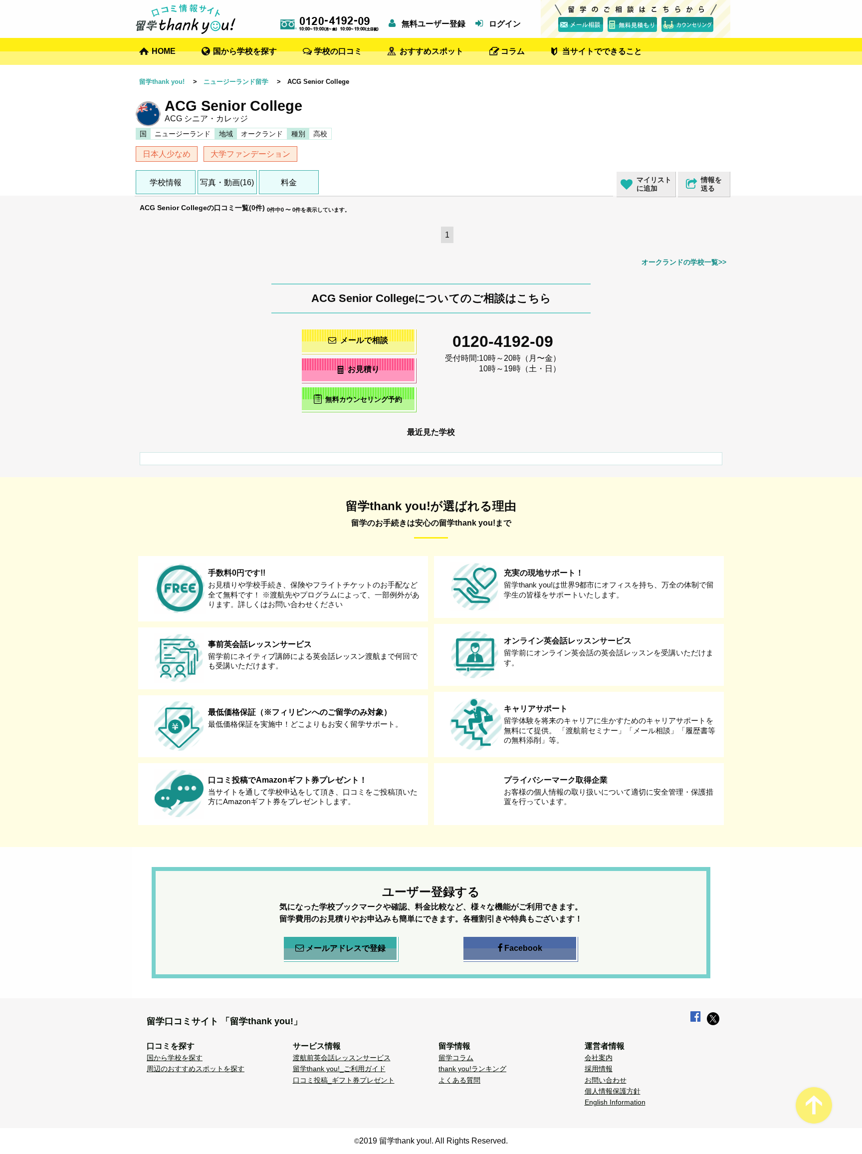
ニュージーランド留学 (236, 81)
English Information (615, 1102)
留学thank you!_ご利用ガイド (339, 1069)
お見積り (364, 369)
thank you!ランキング (472, 1069)
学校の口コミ (338, 51)
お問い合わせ (606, 1080)
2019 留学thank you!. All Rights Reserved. (433, 1141)
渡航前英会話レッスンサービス (342, 1058)
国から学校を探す (245, 51)
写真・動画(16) (227, 182)
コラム (513, 51)
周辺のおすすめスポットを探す (195, 1069)
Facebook (523, 948)
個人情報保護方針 (613, 1091)
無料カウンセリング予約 (363, 400)
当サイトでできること (602, 51)
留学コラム (455, 1058)
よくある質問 (459, 1080)
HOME (164, 51)
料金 (289, 182)
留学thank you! (162, 81)
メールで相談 (364, 340)
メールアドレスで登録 (346, 948)
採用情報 (599, 1069)
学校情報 (166, 182)
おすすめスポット (431, 51)
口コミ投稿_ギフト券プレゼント (344, 1080)
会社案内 (599, 1058)
